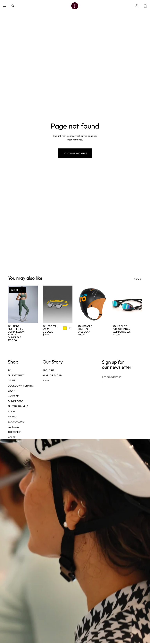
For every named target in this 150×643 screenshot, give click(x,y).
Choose (104, 316)
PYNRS (11, 411)
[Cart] (145, 6)
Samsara (13, 426)
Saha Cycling (16, 421)
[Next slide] (33, 304)
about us (48, 370)
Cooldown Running (21, 385)
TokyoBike (14, 431)
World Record (52, 375)
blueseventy (16, 375)
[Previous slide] (12, 304)
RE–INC (12, 416)
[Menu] (4, 5)
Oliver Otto (15, 401)
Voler (12, 437)
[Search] (13, 6)
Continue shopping (75, 153)
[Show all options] (70, 328)
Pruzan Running (18, 406)
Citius (11, 380)
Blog (46, 380)
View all (138, 278)
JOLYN (11, 390)
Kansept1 (13, 395)
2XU (10, 370)
